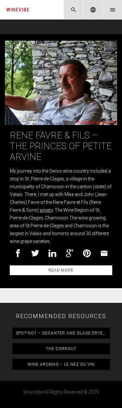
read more (60, 270)
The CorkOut (61, 348)
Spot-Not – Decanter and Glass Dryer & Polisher (63, 333)
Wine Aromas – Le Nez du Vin (61, 364)
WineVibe (18, 9)
